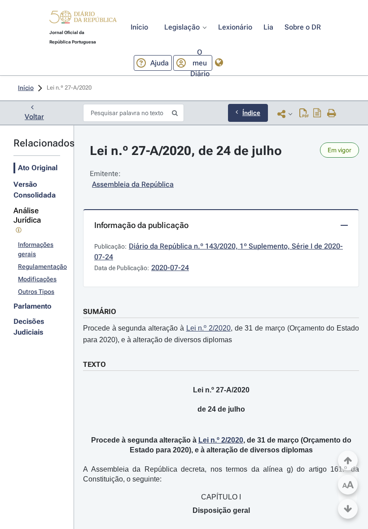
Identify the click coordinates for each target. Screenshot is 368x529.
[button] (83, 18)
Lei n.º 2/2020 (208, 328)
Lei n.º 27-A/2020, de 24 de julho (186, 150)
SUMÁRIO (99, 311)
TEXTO (94, 364)
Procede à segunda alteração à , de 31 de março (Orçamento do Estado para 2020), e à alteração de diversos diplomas (221, 334)
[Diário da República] (83, 19)
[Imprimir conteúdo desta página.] (332, 113)
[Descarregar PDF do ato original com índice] (317, 113)
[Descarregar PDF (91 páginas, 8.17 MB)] (304, 113)
